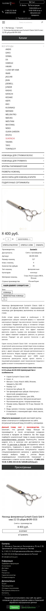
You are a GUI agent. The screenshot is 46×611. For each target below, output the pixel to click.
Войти (23, 5)
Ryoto (9, 135)
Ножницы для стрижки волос (17, 155)
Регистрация (35, 5)
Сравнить (39, 245)
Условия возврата (8, 577)
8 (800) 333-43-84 (14, 462)
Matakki (9, 111)
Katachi (9, 94)
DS (7, 59)
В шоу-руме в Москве (17, 444)
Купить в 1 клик (27, 245)
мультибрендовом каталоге (13, 439)
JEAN (8, 80)
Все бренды (10, 28)
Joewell (9, 83)
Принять (14, 607)
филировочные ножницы (13, 296)
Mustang (10, 124)
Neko (8, 128)
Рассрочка (5, 573)
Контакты (5, 593)
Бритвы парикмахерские (14, 166)
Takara (9, 142)
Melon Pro (11, 114)
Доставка (5, 568)
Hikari (8, 66)
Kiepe (8, 100)
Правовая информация (10, 563)
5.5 (4, 299)
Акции (4, 584)
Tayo (8, 145)
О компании (6, 566)
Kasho (9, 90)
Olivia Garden (12, 131)
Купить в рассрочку (10, 245)
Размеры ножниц (11, 171)
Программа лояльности (10, 590)
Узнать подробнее (29, 607)
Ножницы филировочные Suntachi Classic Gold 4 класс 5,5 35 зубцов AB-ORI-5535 (23, 518)
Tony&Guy (11, 148)
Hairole (9, 63)
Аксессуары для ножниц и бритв (19, 177)
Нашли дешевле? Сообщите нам (16, 285)
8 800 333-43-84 (9, 554)
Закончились (23, 239)
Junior (9, 87)
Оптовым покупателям (10, 588)
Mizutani (10, 121)
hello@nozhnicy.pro (10, 557)
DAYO (8, 52)
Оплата (4, 570)
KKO (7, 104)
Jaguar (9, 76)
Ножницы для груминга (14, 160)
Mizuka (9, 118)
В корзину (23, 531)
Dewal (9, 56)
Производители (7, 586)
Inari (8, 73)
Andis (8, 49)
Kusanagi (10, 107)
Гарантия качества (8, 575)
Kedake (9, 97)
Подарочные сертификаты (15, 182)
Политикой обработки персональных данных (26, 601)
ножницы (7, 292)
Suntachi (20, 28)
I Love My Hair (12, 70)
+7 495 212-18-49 (9, 551)
